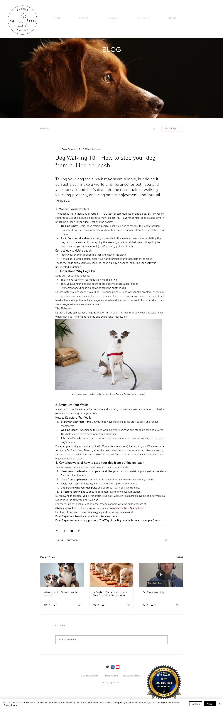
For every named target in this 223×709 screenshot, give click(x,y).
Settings (196, 703)
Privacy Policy (111, 675)
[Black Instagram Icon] (108, 667)
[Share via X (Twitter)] (64, 530)
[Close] (219, 704)
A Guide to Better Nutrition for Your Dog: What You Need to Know (110, 594)
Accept (210, 703)
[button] (113, 18)
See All (180, 557)
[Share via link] (79, 530)
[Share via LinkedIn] (71, 530)
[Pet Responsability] (161, 575)
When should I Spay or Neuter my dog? (61, 594)
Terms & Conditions (132, 675)
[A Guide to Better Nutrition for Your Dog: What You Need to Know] (111, 575)
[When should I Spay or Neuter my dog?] (62, 575)
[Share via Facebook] (56, 530)
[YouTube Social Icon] (117, 667)
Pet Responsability (153, 592)
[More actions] (166, 149)
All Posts (44, 128)
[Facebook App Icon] (113, 667)
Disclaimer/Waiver (89, 675)
